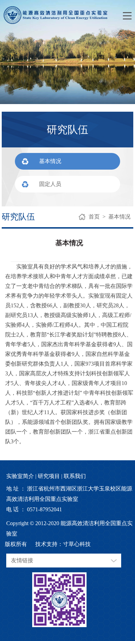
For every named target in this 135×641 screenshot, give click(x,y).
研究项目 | (50, 476)
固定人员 (50, 184)
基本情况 (50, 161)
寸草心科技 (77, 544)
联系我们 (75, 476)
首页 (94, 217)
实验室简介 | (21, 476)
